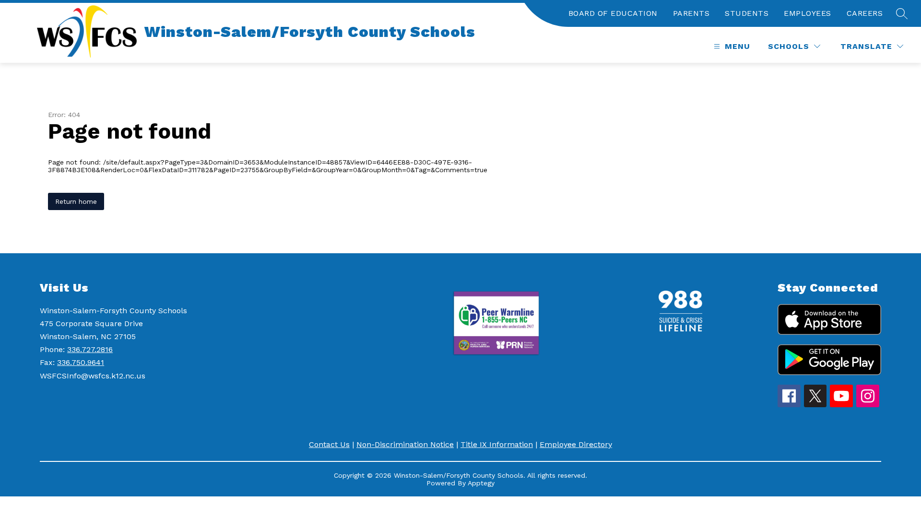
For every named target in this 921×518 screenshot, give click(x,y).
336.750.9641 (80, 362)
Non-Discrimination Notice (405, 444)
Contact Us (329, 444)
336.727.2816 (90, 349)
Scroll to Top (878, 493)
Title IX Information (496, 444)
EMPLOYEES (807, 13)
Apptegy (481, 483)
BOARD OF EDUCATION (613, 13)
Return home (76, 201)
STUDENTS (746, 13)
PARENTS (691, 13)
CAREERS (865, 13)
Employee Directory (576, 444)
